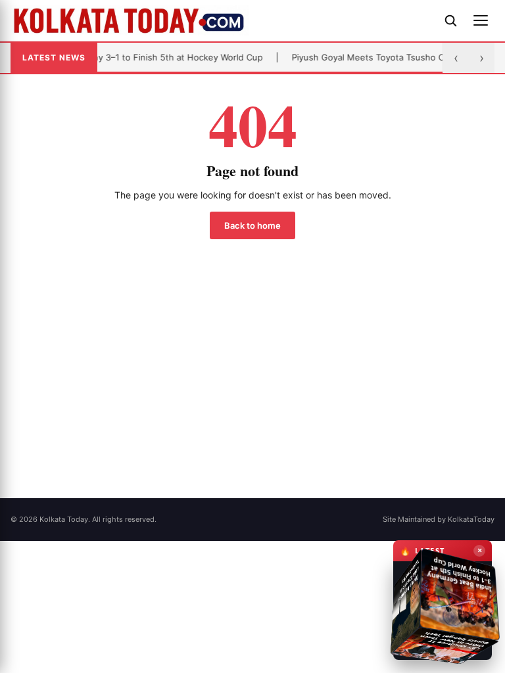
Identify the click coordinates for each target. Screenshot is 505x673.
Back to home (252, 225)
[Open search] (450, 20)
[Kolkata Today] (221, 20)
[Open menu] (480, 20)
